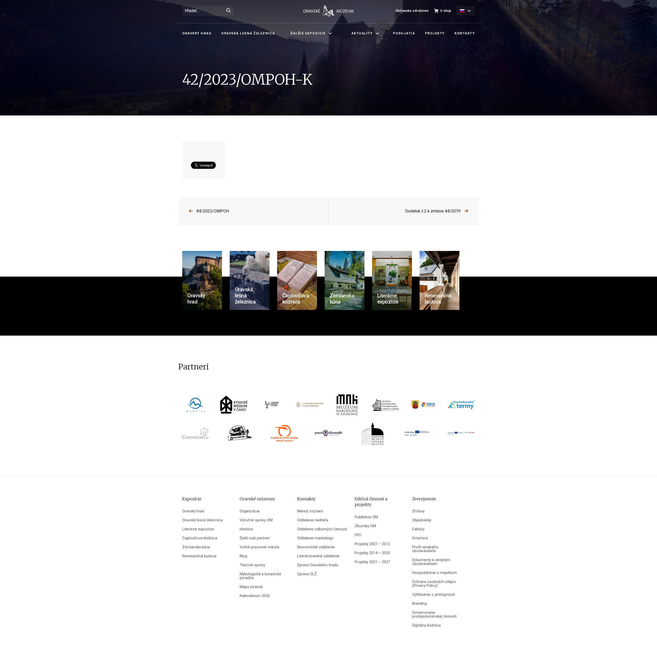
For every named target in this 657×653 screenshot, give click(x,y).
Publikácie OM (366, 517)
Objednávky (421, 520)
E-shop (445, 11)
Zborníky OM (365, 526)
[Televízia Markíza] (195, 406)
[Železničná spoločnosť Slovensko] (284, 435)
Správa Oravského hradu (317, 565)
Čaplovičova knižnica (199, 538)
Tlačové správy (252, 565)
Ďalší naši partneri (255, 538)
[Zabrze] (423, 406)
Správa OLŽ (307, 574)
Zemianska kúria (196, 547)
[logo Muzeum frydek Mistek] (372, 435)
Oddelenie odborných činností (322, 529)
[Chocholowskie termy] (461, 406)
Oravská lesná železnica (248, 33)
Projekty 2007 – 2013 (372, 544)
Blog (243, 556)
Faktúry (418, 529)
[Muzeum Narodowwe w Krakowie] (347, 406)
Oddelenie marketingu (315, 538)
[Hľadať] (228, 11)
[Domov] (328, 11)
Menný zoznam (310, 511)
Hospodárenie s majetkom (434, 573)
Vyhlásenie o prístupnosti (433, 595)
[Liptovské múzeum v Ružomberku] (309, 406)
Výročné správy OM (256, 520)
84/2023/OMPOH (213, 211)
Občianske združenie (412, 11)
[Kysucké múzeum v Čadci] (233, 406)
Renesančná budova (199, 556)
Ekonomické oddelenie (316, 547)
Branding (419, 604)
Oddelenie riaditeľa (312, 520)
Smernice (420, 538)
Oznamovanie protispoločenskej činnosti (434, 614)
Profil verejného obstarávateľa (425, 549)
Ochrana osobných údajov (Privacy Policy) (434, 584)
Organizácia (249, 511)
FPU (358, 535)
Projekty (435, 33)
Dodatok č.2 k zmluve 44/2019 (432, 211)
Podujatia (404, 33)
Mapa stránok (251, 587)
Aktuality (362, 33)
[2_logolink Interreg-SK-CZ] (461, 435)
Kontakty (465, 33)
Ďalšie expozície (308, 33)
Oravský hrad (196, 33)
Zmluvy (418, 511)
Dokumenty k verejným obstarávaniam (431, 562)
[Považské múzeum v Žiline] (271, 406)
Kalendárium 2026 (255, 596)
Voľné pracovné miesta (259, 547)
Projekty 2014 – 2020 (372, 553)
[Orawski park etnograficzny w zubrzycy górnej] (385, 406)
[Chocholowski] (195, 435)
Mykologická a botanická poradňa (260, 576)
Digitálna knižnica (426, 625)
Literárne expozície (198, 529)
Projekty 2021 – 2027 (372, 562)
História (246, 529)
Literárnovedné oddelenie (318, 556)
